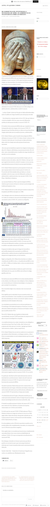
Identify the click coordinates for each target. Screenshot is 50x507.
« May (38, 426)
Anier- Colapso (39, 172)
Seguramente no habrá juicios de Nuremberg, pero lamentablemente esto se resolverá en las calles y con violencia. (9, 479)
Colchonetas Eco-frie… (43, 355)
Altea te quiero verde (11, 5)
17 (42, 417)
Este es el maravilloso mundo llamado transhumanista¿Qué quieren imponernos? (42, 200)
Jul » (40, 426)
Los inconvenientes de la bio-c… (43, 335)
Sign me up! (40, 394)
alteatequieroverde (15, 16)
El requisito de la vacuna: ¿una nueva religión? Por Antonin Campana (42, 222)
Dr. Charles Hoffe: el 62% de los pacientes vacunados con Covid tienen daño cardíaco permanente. (42, 240)
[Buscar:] (42, 119)
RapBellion (38, 289)
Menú (46, 5)
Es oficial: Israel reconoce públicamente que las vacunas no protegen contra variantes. (42, 246)
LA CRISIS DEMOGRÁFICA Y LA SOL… (43, 362)
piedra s (40, 338)
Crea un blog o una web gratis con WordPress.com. (14, 504)
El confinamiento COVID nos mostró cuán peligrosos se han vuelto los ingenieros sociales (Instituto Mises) (26, 478)
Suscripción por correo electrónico (42, 380)
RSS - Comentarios (40, 437)
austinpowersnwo (42, 351)
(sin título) (38, 167)
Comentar (30, 499)
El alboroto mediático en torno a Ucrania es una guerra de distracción (42, 159)
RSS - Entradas (39, 434)
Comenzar (35, 1)
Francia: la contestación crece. (42, 204)
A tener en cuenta (39, 155)
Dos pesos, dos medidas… (41, 170)
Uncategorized (12, 468)
